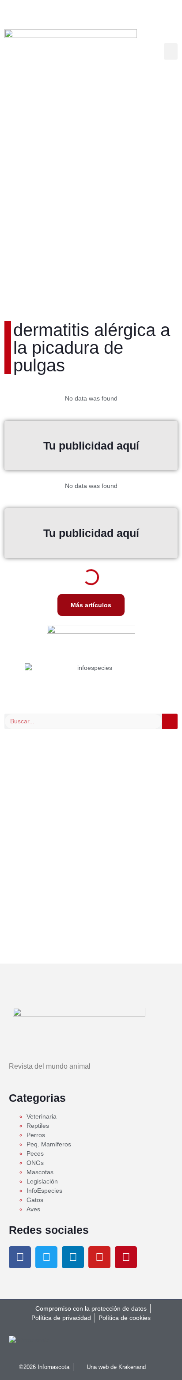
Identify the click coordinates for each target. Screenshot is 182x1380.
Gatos (35, 1199)
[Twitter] (46, 1257)
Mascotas (40, 1172)
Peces (35, 1153)
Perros (36, 1134)
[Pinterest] (126, 1257)
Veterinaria (42, 1116)
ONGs (35, 1162)
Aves (33, 1209)
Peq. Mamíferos (49, 1144)
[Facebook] (20, 1257)
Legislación (42, 1181)
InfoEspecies (44, 1190)
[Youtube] (99, 1257)
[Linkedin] (73, 1257)
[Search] (170, 721)
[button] (171, 51)
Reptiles (38, 1125)
